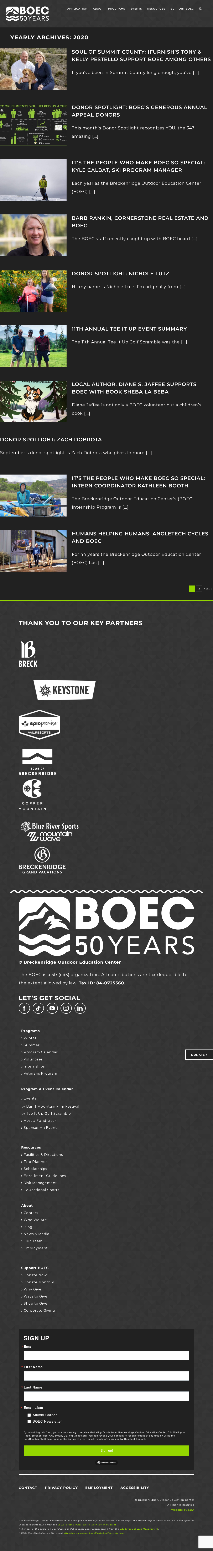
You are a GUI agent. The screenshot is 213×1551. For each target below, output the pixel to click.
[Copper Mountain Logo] (32, 781)
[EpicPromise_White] (39, 711)
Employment (36, 1248)
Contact (31, 1213)
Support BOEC (35, 1268)
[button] (200, 8)
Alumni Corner (45, 1414)
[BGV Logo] (42, 849)
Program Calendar (41, 1052)
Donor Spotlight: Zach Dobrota (51, 440)
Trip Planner (35, 1162)
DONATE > (199, 1055)
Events (30, 1098)
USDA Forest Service (70, 1525)
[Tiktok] (38, 1008)
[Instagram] (66, 1008)
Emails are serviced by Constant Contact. (121, 1438)
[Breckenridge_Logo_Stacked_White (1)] (28, 643)
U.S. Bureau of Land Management (139, 1529)
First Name (33, 1367)
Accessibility (134, 1488)
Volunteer (33, 1059)
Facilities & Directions (43, 1155)
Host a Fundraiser (40, 1121)
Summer (32, 1045)
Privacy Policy (61, 1488)
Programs (30, 1031)
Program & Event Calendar (47, 1089)
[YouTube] (52, 1008)
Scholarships (35, 1169)
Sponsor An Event (40, 1128)
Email (28, 1346)
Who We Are (35, 1220)
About (27, 1205)
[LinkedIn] (80, 1008)
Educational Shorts (41, 1190)
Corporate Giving (39, 1310)
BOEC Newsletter (47, 1421)
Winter (30, 1038)
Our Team (33, 1241)
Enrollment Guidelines (45, 1176)
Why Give (32, 1289)
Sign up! (106, 1450)
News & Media (36, 1234)
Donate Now (35, 1275)
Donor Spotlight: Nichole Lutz (120, 274)
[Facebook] (24, 1008)
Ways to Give (35, 1296)
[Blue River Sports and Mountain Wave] (50, 821)
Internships (34, 1066)
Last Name (33, 1387)
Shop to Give (35, 1303)
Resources (31, 1147)
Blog (28, 1227)
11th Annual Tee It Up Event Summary (129, 329)
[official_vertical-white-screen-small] (37, 751)
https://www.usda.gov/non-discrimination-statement (94, 1533)
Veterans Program (40, 1073)
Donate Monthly (39, 1282)
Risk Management (40, 1183)
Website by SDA (182, 1509)
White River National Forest (99, 1525)
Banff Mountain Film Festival (52, 1106)
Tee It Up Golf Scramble (48, 1114)
